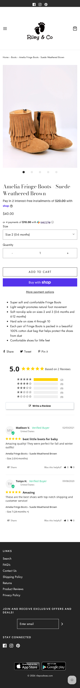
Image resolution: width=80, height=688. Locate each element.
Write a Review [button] (42, 405)
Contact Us (9, 571)
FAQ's (6, 565)
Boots (14, 57)
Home (6, 57)
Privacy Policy (11, 595)
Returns (7, 583)
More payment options (40, 292)
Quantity (8, 245)
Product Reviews (13, 589)
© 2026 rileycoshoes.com (40, 675)
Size (5, 226)
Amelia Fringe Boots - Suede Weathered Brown (31, 453)
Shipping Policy (13, 577)
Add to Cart (40, 272)
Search (7, 558)
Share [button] (13, 467)
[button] (40, 116)
